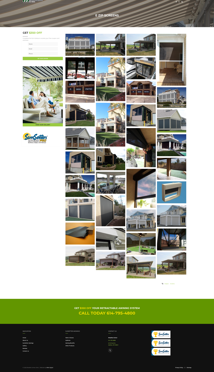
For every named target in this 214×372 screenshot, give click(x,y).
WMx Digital (49, 367)
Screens (172, 283)
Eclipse (167, 283)
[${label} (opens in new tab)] (35, 138)
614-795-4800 (121, 313)
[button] (43, 341)
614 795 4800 (112, 340)
